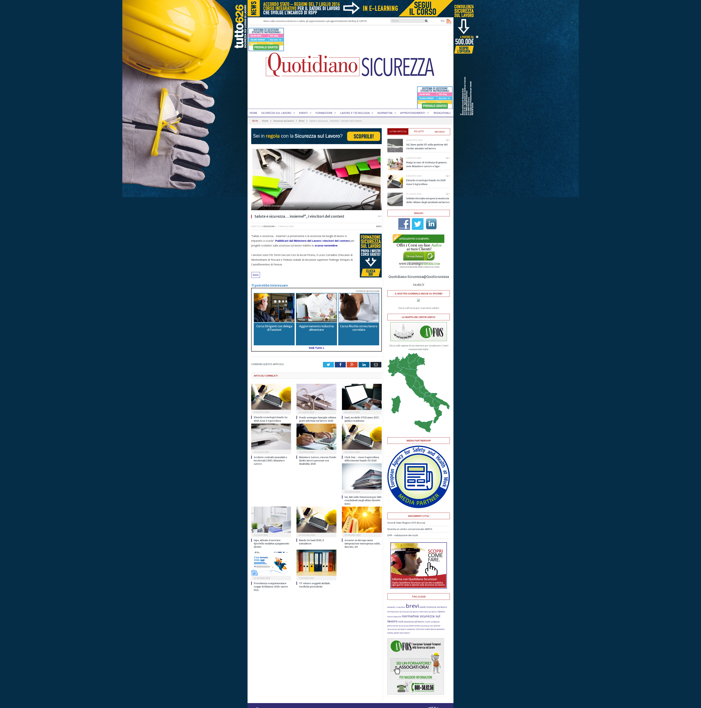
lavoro (441, 611)
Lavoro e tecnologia (355, 113)
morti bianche (394, 616)
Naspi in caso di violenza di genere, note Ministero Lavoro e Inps (426, 164)
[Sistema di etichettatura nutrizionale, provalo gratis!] (266, 49)
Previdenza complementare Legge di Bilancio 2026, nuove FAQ (271, 586)
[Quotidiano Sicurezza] (350, 67)
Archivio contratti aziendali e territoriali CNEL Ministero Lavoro (270, 460)
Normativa (384, 113)
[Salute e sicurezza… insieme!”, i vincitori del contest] (316, 180)
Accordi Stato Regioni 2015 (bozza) (406, 522)
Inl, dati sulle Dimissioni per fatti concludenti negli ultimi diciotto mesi (362, 500)
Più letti (419, 131)
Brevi (379, 226)
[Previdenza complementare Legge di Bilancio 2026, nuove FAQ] (271, 563)
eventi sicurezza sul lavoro (433, 606)
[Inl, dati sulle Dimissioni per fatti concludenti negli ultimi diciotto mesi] (362, 476)
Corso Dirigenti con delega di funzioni (274, 327)
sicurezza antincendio (409, 625)
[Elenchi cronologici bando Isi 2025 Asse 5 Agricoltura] (271, 397)
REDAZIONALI (442, 113)
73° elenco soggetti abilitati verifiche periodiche (314, 585)
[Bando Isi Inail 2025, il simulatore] (316, 520)
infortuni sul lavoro (428, 611)
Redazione (269, 226)
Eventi (303, 113)
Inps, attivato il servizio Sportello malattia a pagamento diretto (271, 543)
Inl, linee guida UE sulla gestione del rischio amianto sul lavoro (427, 146)
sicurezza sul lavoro (397, 629)
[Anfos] (415, 693)
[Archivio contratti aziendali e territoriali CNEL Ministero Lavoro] (271, 437)
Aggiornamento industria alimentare (316, 327)
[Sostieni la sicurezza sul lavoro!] (418, 587)
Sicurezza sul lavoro (276, 113)
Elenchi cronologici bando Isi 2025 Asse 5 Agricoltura (270, 419)
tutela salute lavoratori (398, 632)
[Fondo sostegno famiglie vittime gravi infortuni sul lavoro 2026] (316, 397)
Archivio (439, 131)
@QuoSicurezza (436, 276)
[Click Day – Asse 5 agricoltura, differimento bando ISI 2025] (362, 437)
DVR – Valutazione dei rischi (402, 535)
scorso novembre (326, 245)
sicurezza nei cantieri (430, 625)
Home (253, 113)
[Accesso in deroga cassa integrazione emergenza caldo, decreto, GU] (362, 520)
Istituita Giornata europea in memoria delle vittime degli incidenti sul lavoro (428, 200)
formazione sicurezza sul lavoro (403, 611)
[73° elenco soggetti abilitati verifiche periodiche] (316, 563)
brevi (255, 275)
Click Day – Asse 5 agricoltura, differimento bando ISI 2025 (361, 459)
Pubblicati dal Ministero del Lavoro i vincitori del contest (312, 240)
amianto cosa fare (396, 607)
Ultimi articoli (398, 131)
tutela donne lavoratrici (435, 629)
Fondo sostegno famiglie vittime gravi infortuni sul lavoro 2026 (317, 419)
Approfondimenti (412, 113)
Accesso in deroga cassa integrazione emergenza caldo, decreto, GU (362, 543)
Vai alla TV (418, 284)
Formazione (323, 113)
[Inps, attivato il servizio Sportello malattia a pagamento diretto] (271, 520)
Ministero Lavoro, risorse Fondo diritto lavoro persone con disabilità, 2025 (317, 460)
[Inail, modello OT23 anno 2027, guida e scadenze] (362, 397)
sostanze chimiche (415, 629)
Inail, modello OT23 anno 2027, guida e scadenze (362, 419)
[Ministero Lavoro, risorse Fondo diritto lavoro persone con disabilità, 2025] (316, 437)
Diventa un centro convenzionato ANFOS (409, 529)
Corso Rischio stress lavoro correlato (358, 327)
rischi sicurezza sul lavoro (411, 621)
